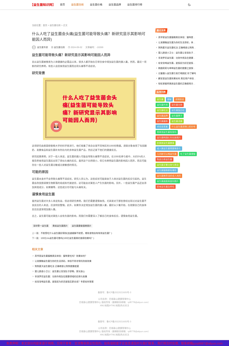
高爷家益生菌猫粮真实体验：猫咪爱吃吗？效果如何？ (61, 256)
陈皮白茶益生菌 (164, 159)
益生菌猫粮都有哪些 (167, 170)
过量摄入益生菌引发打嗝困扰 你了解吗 (177, 73)
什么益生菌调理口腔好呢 (184, 126)
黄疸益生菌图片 (60, 226)
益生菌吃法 (162, 110)
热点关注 (124, 305)
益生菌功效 (77, 4)
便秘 (169, 99)
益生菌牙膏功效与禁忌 (168, 165)
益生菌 (160, 99)
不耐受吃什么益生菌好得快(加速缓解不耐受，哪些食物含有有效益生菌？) (76, 233)
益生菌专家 (42, 47)
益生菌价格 (96, 4)
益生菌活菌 (177, 121)
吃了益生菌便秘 (188, 154)
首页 (62, 4)
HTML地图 (114, 305)
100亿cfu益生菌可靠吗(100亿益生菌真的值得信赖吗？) (67, 238)
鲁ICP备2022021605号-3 (119, 292)
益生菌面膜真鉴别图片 (168, 181)
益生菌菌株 (162, 121)
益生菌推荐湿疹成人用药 (169, 175)
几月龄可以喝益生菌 (167, 154)
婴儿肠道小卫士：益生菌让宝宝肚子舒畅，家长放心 (60, 271)
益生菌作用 (162, 105)
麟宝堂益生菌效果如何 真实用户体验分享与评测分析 (183, 78)
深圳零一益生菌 (40, 226)
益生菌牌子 (177, 115)
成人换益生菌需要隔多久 (169, 148)
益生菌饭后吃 (178, 110)
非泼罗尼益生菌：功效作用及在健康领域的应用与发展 (61, 276)
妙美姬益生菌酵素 (165, 143)
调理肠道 (179, 99)
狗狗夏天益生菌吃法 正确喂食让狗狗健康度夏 (57, 266)
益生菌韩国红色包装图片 (169, 137)
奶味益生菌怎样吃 (165, 186)
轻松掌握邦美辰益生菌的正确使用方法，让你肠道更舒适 (185, 83)
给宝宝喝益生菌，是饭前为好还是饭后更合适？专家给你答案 (64, 281)
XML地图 (104, 305)
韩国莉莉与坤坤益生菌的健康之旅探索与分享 (180, 68)
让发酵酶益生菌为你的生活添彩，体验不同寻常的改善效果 (63, 261)
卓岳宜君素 (162, 126)
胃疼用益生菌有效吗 (167, 132)
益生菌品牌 (115, 4)
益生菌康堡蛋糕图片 (81, 226)
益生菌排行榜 (134, 4)
